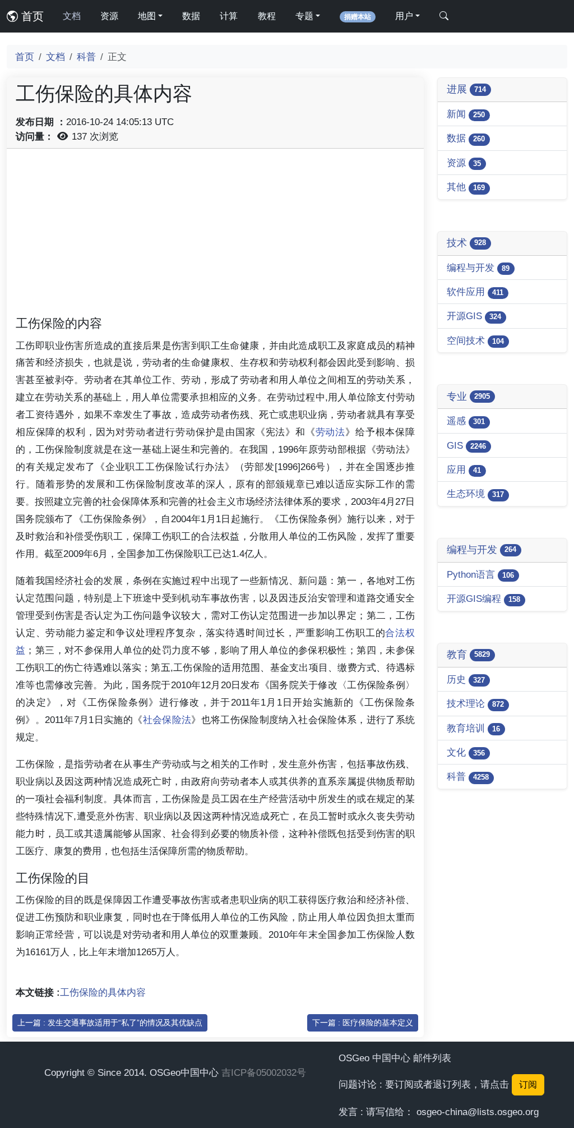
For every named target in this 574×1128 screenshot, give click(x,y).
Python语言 (480, 574)
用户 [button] (404, 16)
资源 (109, 16)
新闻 (466, 113)
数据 (191, 16)
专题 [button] (304, 16)
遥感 (466, 420)
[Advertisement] (215, 236)
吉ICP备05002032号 (263, 1072)
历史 (466, 679)
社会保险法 (167, 719)
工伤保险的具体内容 (103, 992)
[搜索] (444, 16)
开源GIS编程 (483, 598)
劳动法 (330, 432)
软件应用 (475, 291)
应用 (464, 469)
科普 (86, 56)
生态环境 (475, 493)
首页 (31, 16)
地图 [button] (147, 16)
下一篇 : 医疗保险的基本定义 (362, 1022)
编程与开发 (478, 267)
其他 (466, 186)
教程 (267, 16)
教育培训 (473, 728)
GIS (466, 445)
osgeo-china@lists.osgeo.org (477, 1111)
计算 (229, 16)
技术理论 (475, 703)
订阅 (528, 1084)
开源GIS (474, 315)
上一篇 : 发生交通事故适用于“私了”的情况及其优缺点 (109, 1022)
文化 (466, 752)
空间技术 (475, 340)
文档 (72, 16)
